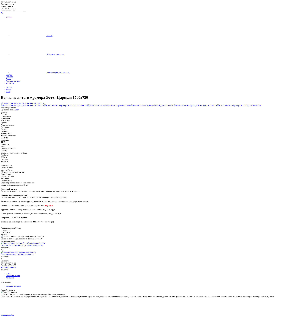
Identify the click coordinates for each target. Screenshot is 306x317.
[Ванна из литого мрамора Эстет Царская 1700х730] (22, 105)
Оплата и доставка (13, 81)
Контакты (10, 83)
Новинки (9, 77)
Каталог (9, 17)
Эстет (16, 110)
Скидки (9, 75)
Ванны (49, 36)
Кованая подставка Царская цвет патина (17, 254)
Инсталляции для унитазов (57, 72)
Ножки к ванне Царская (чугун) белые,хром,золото (22, 245)
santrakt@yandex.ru (8, 267)
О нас (8, 273)
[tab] (153, 125)
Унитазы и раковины (55, 54)
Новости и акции (13, 276)
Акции (8, 79)
